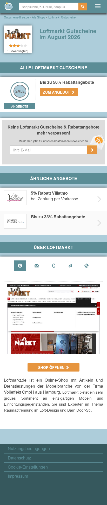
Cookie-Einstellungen (28, 467)
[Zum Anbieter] (53, 319)
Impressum (18, 476)
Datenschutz (19, 458)
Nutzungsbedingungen (29, 448)
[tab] (20, 266)
